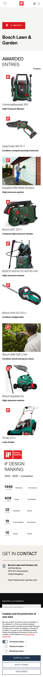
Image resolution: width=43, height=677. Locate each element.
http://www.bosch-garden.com (22, 580)
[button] (33, 3)
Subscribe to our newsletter (13, 601)
